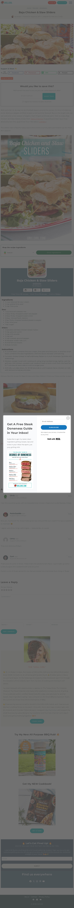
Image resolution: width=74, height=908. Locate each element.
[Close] (68, 418)
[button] (20, 469)
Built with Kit (54, 439)
